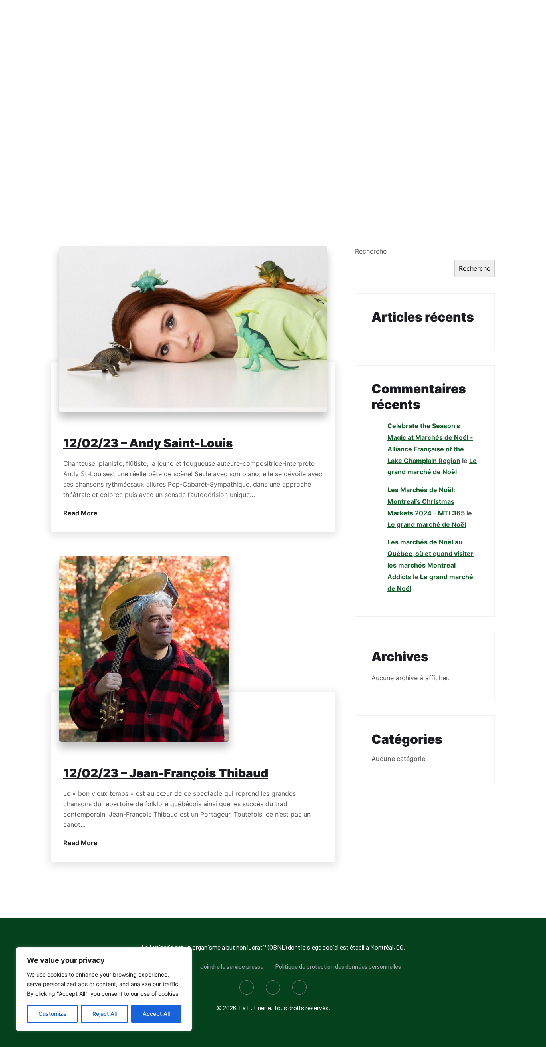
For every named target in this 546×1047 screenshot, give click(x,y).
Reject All (104, 1013)
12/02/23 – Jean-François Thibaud (165, 773)
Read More (81, 513)
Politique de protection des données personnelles (338, 966)
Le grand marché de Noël (426, 524)
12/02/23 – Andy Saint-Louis (148, 443)
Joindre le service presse (231, 966)
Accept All (156, 1013)
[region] (104, 989)
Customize (52, 1013)
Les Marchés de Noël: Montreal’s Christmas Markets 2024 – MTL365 (426, 501)
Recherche (371, 251)
